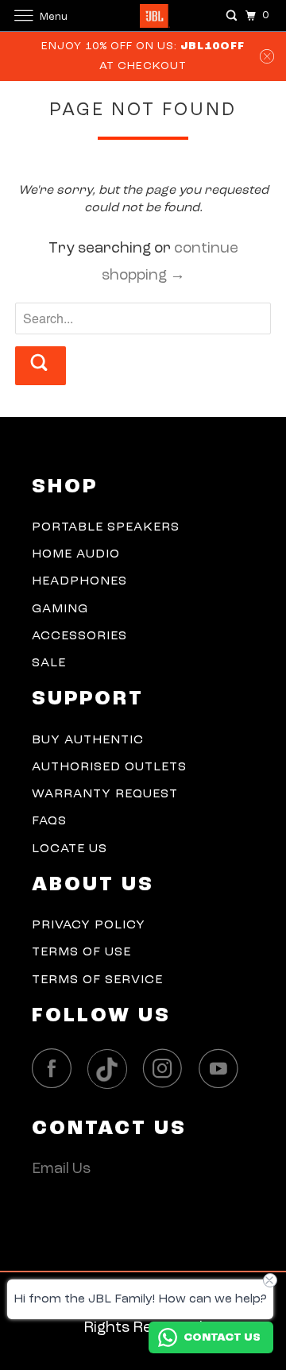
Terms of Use (81, 952)
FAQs (49, 821)
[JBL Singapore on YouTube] (222, 1068)
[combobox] (143, 318)
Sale (49, 663)
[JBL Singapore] (143, 15)
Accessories (79, 636)
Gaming (60, 609)
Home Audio (76, 554)
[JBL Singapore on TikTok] (111, 1069)
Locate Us (69, 849)
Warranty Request (105, 794)
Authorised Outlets (109, 767)
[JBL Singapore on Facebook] (55, 1068)
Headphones (79, 581)
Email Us (61, 1169)
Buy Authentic (88, 740)
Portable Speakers (106, 527)
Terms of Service (97, 980)
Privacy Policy (88, 925)
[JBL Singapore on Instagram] (167, 1068)
